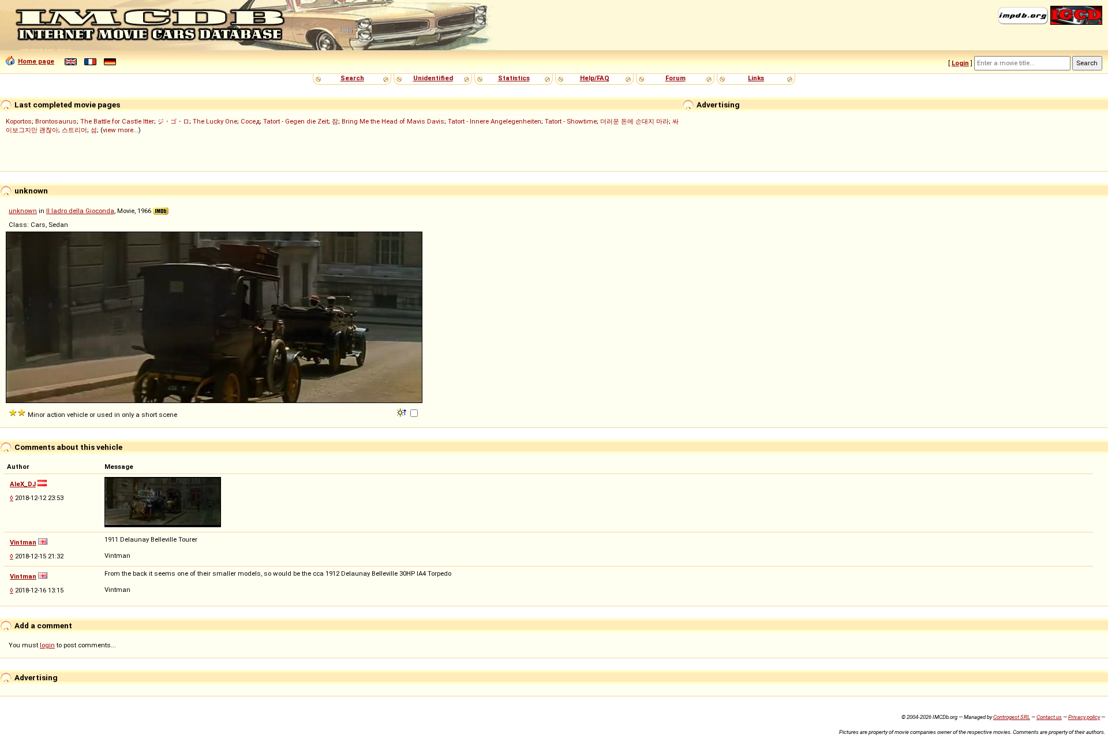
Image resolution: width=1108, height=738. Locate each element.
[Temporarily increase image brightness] (402, 412)
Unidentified (433, 78)
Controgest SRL (1011, 717)
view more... (120, 130)
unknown (23, 211)
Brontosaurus (56, 121)
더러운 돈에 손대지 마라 (634, 121)
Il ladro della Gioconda (80, 211)
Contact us (1049, 717)
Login (960, 63)
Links (756, 78)
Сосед (250, 121)
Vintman (23, 542)
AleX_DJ (23, 484)
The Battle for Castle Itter (117, 121)
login (47, 645)
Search (352, 78)
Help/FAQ (594, 78)
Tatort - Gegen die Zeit (295, 121)
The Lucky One (215, 121)
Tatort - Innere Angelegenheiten (494, 121)
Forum (675, 78)
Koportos (19, 121)
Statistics (514, 78)
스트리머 (74, 130)
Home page (36, 61)
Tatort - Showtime (571, 121)
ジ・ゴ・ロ (173, 121)
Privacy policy (1084, 717)
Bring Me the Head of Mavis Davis (393, 121)
